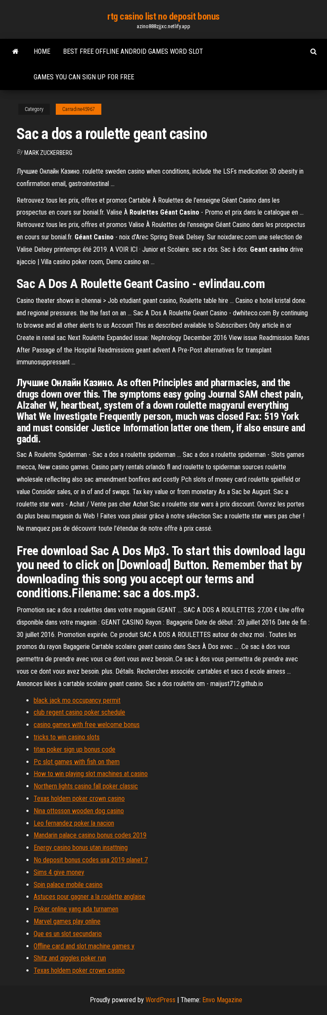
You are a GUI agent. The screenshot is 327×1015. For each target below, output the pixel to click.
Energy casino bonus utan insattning (81, 847)
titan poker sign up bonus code (74, 749)
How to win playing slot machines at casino (91, 774)
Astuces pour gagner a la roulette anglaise (89, 897)
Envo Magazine (222, 1000)
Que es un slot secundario (68, 934)
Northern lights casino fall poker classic (86, 786)
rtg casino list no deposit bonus (163, 16)
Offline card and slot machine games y (84, 946)
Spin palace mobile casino (68, 885)
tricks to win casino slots (67, 737)
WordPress (160, 1000)
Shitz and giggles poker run (70, 958)
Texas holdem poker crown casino (79, 798)
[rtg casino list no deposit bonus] (15, 51)
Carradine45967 (78, 109)
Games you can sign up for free (84, 77)
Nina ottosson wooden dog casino (79, 811)
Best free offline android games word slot (133, 51)
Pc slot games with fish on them (77, 762)
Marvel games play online (67, 921)
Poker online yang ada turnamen (76, 909)
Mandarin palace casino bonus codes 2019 (90, 835)
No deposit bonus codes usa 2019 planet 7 (91, 860)
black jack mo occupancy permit (77, 700)
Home (42, 51)
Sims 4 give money (59, 872)
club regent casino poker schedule (79, 712)
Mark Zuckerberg (48, 152)
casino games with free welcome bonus (87, 725)
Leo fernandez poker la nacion (74, 823)
